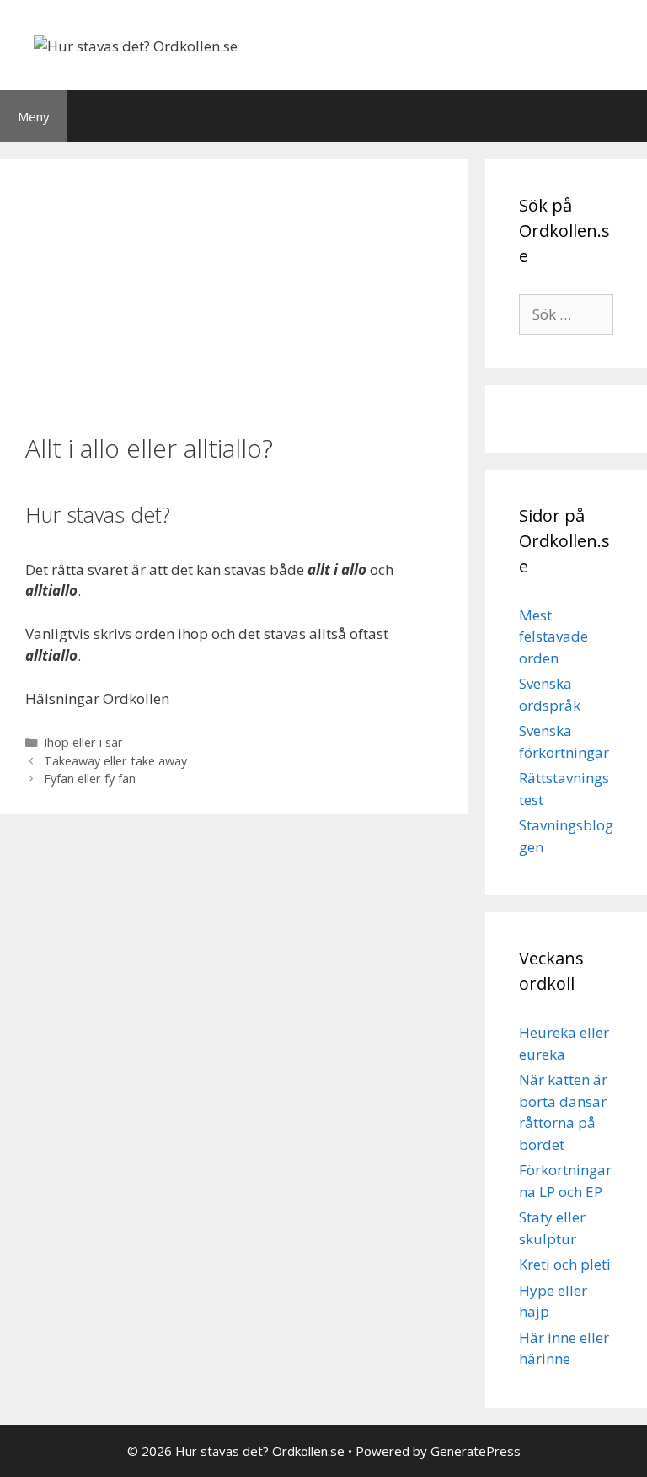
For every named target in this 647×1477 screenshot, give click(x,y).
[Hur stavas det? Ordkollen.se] (136, 44)
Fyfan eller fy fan (90, 779)
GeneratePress (475, 1450)
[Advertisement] (234, 294)
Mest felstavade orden (553, 636)
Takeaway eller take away (115, 761)
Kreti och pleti (565, 1264)
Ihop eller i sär (83, 742)
